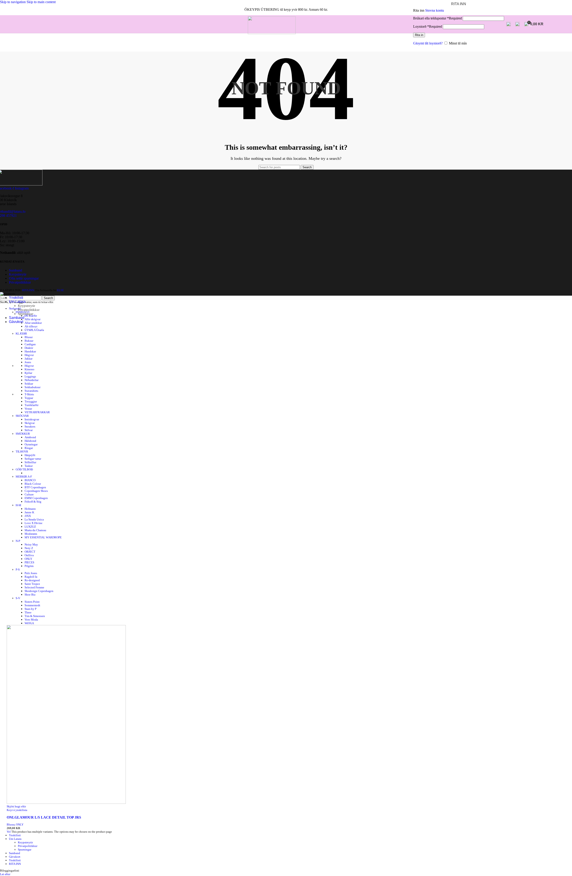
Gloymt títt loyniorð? (428, 43)
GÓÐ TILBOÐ (24, 469)
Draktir (29, 348)
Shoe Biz (30, 594)
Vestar (28, 408)
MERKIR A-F (24, 476)
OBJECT (30, 551)
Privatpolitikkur (29, 310)
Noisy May (31, 544)
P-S (18, 569)
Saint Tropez (32, 583)
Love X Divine (33, 523)
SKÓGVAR (22, 415)
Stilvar (29, 430)
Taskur (29, 465)
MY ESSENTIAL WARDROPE (43, 537)
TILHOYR (22, 451)
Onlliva (29, 555)
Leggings (30, 376)
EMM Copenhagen (36, 498)
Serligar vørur (33, 458)
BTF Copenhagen (35, 487)
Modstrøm (31, 533)
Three (28, 612)
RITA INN (15, 863)
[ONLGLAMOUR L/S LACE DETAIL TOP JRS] (66, 802)
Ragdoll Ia (31, 576)
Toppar (29, 398)
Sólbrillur (30, 462)
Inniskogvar (32, 419)
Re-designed (32, 580)
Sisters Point (32, 601)
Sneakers (30, 426)
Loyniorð (427, 26)
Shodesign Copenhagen (39, 591)
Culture (29, 494)
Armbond (30, 437)
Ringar (29, 448)
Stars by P (30, 609)
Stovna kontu (434, 10)
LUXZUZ (30, 526)
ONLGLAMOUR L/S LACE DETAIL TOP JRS (44, 817)
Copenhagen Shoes (36, 491)
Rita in (419, 35)
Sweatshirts (31, 390)
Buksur (29, 340)
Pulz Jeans (31, 573)
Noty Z (29, 548)
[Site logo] (271, 33)
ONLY (28, 558)
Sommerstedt (32, 605)
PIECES (29, 562)
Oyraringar (31, 444)
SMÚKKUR (23, 433)
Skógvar (30, 423)
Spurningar (25, 314)
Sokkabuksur (32, 387)
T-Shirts (29, 394)
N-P (18, 541)
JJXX (28, 516)
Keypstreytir (26, 305)
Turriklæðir (31, 405)
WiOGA (29, 623)
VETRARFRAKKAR (37, 412)
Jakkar (28, 358)
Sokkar (29, 383)
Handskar (30, 351)
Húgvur (29, 355)
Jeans (28, 362)
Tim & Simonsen (35, 616)
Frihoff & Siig (33, 501)
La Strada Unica (34, 519)
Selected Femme (34, 587)
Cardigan (30, 344)
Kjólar (28, 373)
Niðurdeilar (31, 380)
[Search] (508, 24)
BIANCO (30, 480)
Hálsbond (30, 440)
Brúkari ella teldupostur (437, 18)
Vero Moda (31, 619)
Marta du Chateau (35, 530)
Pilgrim (29, 566)
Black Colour (33, 483)
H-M (18, 505)
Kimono (29, 369)
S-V (18, 598)
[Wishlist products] (517, 24)
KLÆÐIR (21, 333)
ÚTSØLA (34, 330)
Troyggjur (31, 401)
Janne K (29, 512)
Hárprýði (30, 455)
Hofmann (30, 508)
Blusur (29, 337)
